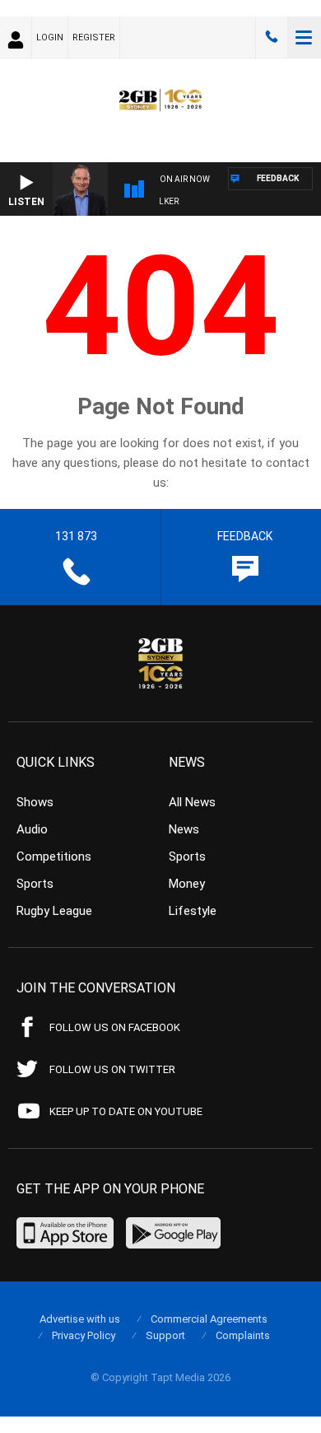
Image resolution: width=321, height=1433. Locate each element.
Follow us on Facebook (114, 1027)
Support (165, 1335)
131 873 (271, 37)
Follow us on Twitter (112, 1069)
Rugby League (54, 910)
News (184, 829)
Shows (35, 802)
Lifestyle (192, 910)
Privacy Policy (83, 1335)
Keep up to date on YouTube (125, 1111)
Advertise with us (80, 1319)
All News (192, 802)
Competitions (53, 856)
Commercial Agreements (209, 1319)
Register (93, 37)
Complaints (243, 1335)
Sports (35, 883)
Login (49, 37)
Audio (32, 829)
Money (187, 883)
